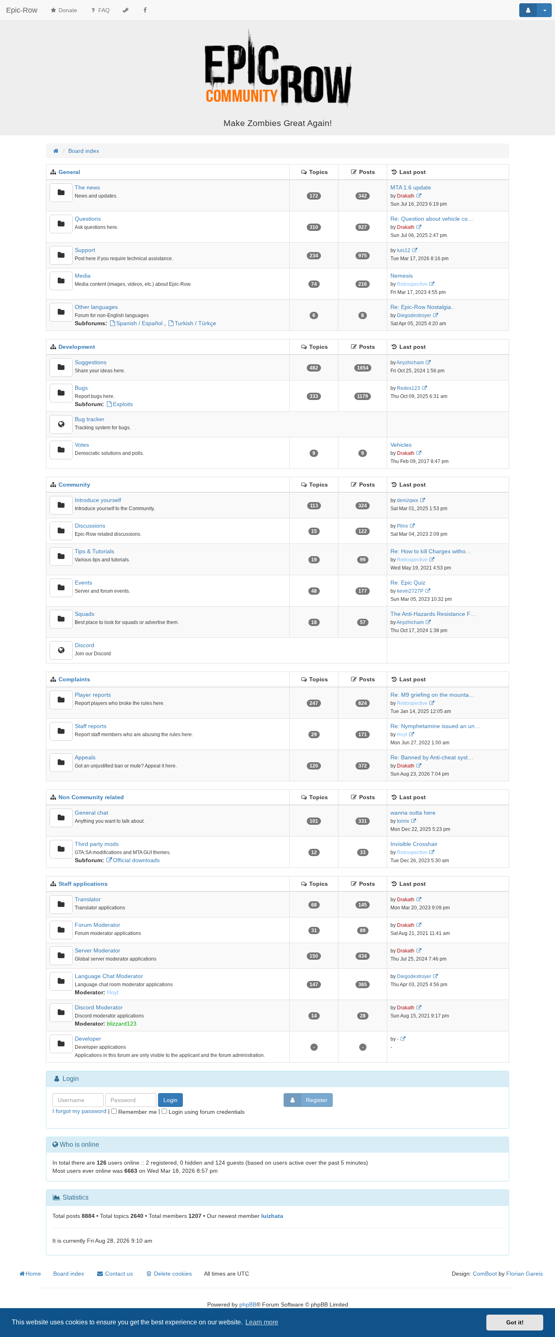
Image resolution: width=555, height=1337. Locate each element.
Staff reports (90, 726)
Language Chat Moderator (109, 976)
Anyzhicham (410, 362)
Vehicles (401, 444)
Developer (88, 1038)
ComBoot (485, 1273)
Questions (88, 218)
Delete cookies (172, 1273)
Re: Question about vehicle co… (431, 218)
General (69, 172)
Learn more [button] (261, 1322)
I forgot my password (79, 1111)
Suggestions (90, 362)
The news (87, 187)
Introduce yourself (98, 500)
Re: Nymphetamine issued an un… (435, 726)
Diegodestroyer (414, 315)
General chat (91, 812)
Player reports (93, 694)
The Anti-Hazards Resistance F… (433, 614)
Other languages (96, 307)
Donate (67, 10)
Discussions (90, 525)
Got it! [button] (515, 1322)
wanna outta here (413, 812)
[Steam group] (125, 10)
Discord (84, 645)
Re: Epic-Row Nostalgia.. (422, 307)
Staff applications (83, 883)
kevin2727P (410, 591)
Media (83, 275)
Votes (82, 444)
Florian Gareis (524, 1273)
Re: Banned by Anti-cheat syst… (431, 757)
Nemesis (401, 275)
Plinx (402, 526)
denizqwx (407, 500)
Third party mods (97, 844)
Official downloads (136, 860)
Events (83, 582)
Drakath (405, 196)
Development (77, 346)
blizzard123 (122, 1023)
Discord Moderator (99, 1007)
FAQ (103, 10)
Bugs (81, 388)
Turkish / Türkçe (195, 323)
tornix (403, 821)
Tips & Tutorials (94, 551)
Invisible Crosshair (414, 844)
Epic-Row (21, 10)
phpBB (247, 1304)
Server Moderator (97, 950)
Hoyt (402, 734)
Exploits (123, 404)
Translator (88, 899)
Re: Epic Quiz (407, 582)
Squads (84, 614)
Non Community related (91, 797)
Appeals (85, 757)
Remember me (137, 1112)
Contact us (118, 1273)
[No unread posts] (61, 192)
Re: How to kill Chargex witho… (430, 551)
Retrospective (412, 284)
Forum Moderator (97, 925)
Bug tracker (89, 419)
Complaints (74, 679)
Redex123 (408, 388)
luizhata (272, 1216)
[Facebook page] (145, 10)
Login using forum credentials (206, 1112)
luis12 (403, 250)
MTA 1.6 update (410, 187)
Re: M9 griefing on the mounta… (432, 694)
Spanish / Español (139, 323)
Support (85, 250)
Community (74, 484)
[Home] (277, 70)
